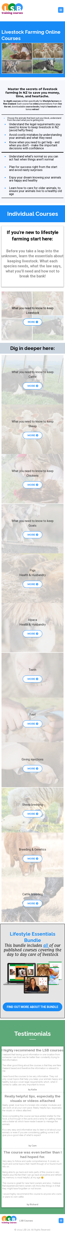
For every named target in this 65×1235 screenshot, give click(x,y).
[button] (60, 10)
